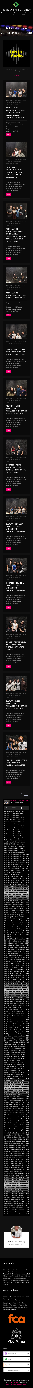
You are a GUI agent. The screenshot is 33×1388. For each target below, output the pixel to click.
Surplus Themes (13, 1382)
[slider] (25, 807)
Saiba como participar (9, 1309)
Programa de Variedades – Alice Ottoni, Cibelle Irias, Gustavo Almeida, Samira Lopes (14, 172)
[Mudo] (21, 808)
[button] (32, 2)
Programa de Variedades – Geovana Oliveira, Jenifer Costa (16, 295)
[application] (16, 808)
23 (21, 794)
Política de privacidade (20, 1385)
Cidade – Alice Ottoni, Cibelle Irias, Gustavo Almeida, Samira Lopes (15, 351)
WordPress (9, 1385)
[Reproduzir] (6, 808)
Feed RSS (17, 75)
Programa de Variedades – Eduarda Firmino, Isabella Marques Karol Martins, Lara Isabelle (16, 113)
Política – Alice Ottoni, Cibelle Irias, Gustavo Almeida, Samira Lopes (16, 762)
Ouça (8, 134)
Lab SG (9, 100)
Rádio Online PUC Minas (16, 9)
